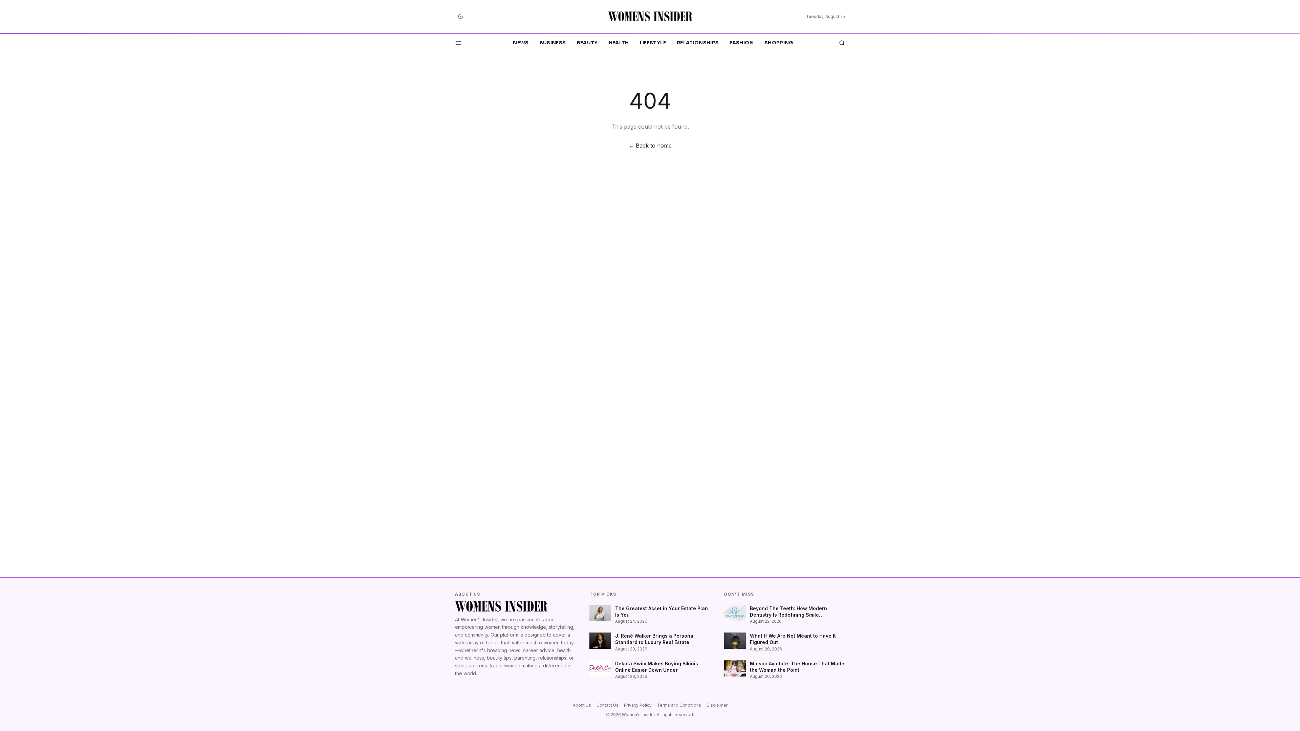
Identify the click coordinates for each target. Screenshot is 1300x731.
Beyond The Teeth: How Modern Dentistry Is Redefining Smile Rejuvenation (788, 611)
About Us (582, 705)
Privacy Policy (638, 705)
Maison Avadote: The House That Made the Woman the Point (797, 667)
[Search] (842, 43)
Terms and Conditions (679, 705)
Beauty (587, 43)
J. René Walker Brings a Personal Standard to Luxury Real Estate (655, 639)
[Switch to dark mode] (460, 16)
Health (619, 43)
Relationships (698, 43)
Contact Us (608, 705)
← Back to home (650, 145)
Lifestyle (653, 43)
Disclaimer (717, 705)
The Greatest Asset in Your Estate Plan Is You (661, 611)
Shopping (778, 43)
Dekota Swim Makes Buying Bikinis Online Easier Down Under (656, 667)
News (520, 43)
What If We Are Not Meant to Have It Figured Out (793, 639)
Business (553, 43)
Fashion (741, 43)
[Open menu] (458, 43)
